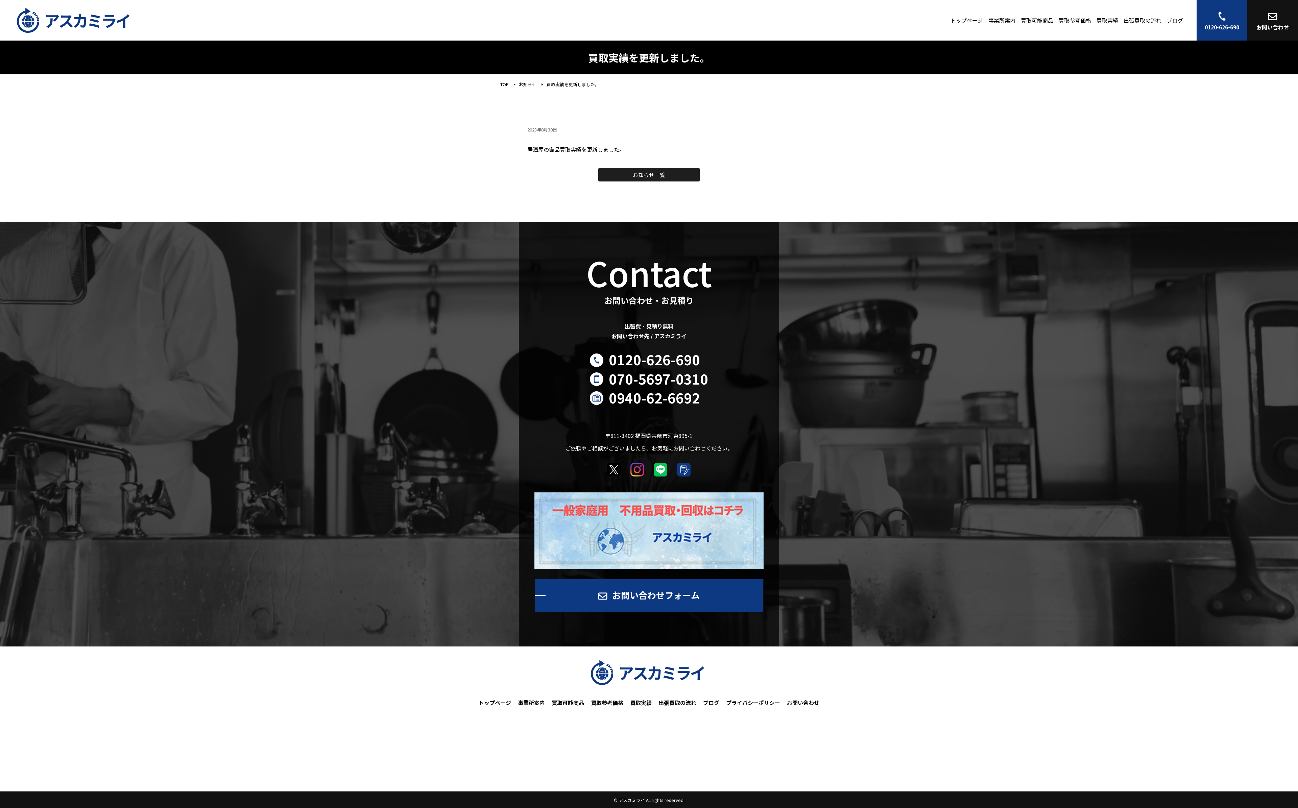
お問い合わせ (803, 703)
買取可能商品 (1037, 20)
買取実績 (1107, 20)
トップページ (967, 20)
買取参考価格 (1075, 20)
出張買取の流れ (1142, 20)
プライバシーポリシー (753, 703)
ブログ (1175, 20)
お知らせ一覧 (649, 175)
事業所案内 (1001, 20)
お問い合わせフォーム (656, 595)
